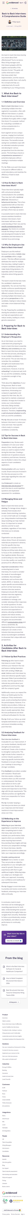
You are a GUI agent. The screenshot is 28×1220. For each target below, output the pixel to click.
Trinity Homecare (7, 1103)
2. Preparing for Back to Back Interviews (14, 327)
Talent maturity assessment (9, 1171)
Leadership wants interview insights (12, 1036)
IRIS (3, 1121)
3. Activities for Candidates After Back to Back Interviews (14, 648)
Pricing (4, 1180)
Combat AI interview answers (10, 1050)
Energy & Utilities (6, 1067)
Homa (4, 1097)
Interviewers (5, 1148)
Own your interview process (10, 1056)
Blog (3, 1165)
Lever (3, 1125)
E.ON (3, 1088)
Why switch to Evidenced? (9, 1059)
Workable (5, 1128)
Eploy (3, 1115)
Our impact (5, 1168)
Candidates (5, 1151)
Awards (4, 1159)
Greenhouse (5, 1118)
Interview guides (6, 1162)
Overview (5, 1018)
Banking (4, 1070)
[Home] (12, 3)
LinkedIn (4, 1183)
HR (3, 1139)
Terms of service (15, 1214)
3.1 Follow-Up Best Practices (14, 656)
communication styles (15, 622)
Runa (3, 1094)
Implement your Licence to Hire (10, 1053)
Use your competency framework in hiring (13, 1047)
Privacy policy (6, 1214)
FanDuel (4, 1091)
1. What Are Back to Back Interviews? (12, 94)
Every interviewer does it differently (12, 1024)
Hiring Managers (6, 1145)
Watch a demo (6, 1021)
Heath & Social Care (7, 1076)
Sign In (23, 1214)
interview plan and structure (11, 486)
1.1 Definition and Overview (13, 102)
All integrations (6, 1131)
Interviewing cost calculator (9, 1174)
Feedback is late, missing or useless (12, 1030)
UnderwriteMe (6, 1100)
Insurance (5, 1073)
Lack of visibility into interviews (10, 1027)
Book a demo (6, 1186)
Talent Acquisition (7, 1142)
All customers (6, 1106)
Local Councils (6, 1079)
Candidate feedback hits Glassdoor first (13, 1039)
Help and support (7, 1177)
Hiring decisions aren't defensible (11, 1033)
